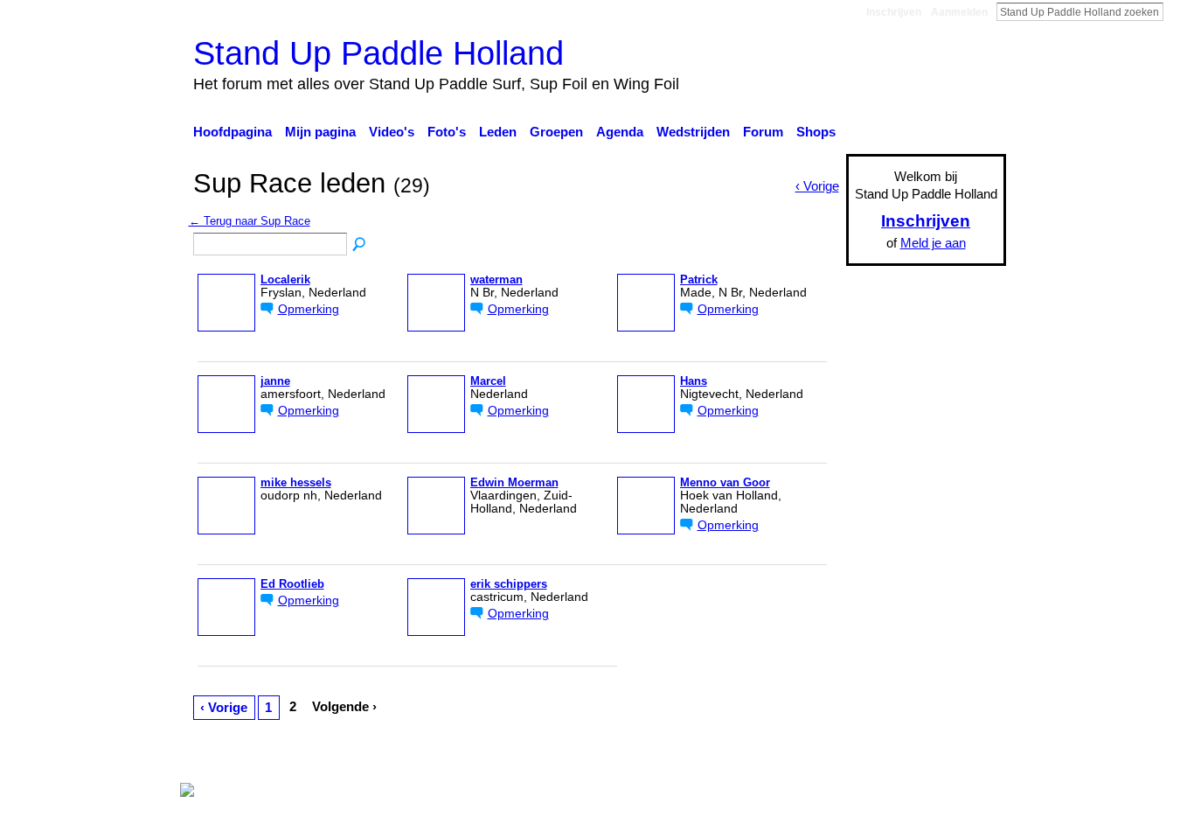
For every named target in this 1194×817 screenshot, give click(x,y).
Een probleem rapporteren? (776, 757)
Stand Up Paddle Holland (378, 53)
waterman (496, 280)
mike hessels (295, 483)
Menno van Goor (725, 483)
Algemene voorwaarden (938, 757)
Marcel (488, 381)
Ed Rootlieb (292, 584)
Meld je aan (933, 242)
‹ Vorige (223, 707)
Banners (657, 757)
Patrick (699, 280)
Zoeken (1177, 11)
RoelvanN (354, 757)
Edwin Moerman (514, 483)
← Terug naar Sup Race (249, 220)
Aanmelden (959, 12)
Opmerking (308, 309)
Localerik (285, 280)
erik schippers (508, 584)
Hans (693, 381)
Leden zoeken (360, 245)
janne (275, 381)
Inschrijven (893, 12)
